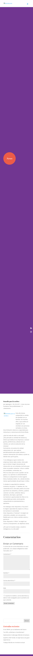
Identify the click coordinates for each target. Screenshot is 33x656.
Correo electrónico (9, 580)
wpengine (9, 404)
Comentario (7, 554)
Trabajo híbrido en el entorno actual (14, 642)
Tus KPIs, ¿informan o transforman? (13, 632)
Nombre (6, 573)
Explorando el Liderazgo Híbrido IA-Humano (16, 635)
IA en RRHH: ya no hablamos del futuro (14, 629)
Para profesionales (15, 406)
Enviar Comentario (9, 603)
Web (4, 588)
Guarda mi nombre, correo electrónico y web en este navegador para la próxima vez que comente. (16, 598)
